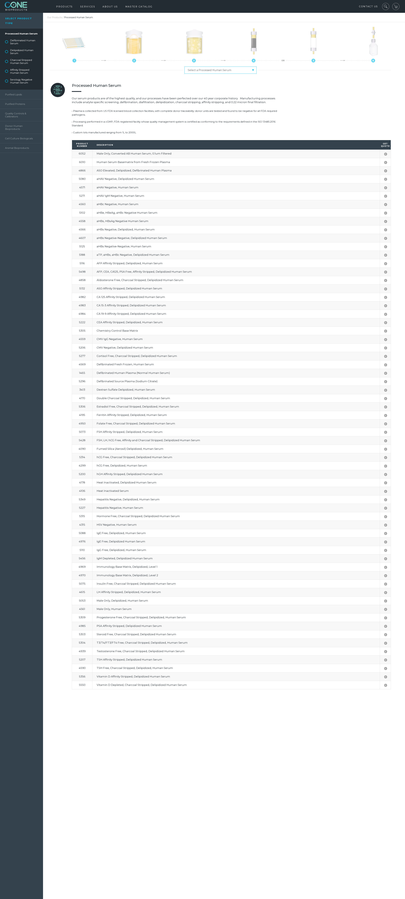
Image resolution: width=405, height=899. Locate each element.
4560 (82, 204)
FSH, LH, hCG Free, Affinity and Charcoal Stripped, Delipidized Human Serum (148, 440)
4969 (82, 566)
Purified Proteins (15, 103)
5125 (82, 246)
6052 (82, 153)
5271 (82, 195)
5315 (82, 516)
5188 (82, 254)
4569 (82, 364)
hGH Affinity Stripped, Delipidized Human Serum (130, 474)
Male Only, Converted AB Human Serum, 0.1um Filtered (134, 153)
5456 (82, 558)
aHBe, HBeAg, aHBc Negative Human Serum (127, 212)
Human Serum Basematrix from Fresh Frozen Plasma (133, 162)
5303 (82, 634)
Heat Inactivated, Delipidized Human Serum (126, 482)
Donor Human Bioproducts (14, 127)
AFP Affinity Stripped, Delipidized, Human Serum (130, 263)
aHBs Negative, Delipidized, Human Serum (126, 229)
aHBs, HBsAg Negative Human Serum (122, 221)
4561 (82, 609)
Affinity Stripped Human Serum (19, 71)
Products (64, 6)
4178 (82, 482)
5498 (82, 271)
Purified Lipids (13, 94)
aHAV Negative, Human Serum (117, 187)
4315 (82, 524)
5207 (82, 659)
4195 (82, 415)
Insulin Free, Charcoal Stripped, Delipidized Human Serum (136, 583)
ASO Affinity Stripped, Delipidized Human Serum (129, 288)
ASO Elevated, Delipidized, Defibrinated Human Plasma (134, 170)
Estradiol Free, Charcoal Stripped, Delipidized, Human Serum (138, 406)
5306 (82, 406)
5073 (82, 431)
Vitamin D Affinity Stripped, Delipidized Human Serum (133, 676)
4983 (82, 305)
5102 (82, 212)
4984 (82, 313)
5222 (82, 322)
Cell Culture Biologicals (19, 138)
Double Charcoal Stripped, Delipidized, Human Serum (133, 398)
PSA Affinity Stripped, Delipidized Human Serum (129, 625)
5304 (82, 642)
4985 (82, 625)
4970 (82, 575)
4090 (82, 448)
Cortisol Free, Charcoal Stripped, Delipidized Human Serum (137, 356)
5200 (82, 474)
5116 (82, 263)
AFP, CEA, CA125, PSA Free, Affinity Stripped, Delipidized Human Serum (144, 271)
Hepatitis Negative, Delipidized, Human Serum (128, 499)
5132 (82, 288)
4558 (82, 221)
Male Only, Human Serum (114, 609)
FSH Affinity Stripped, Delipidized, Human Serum (130, 431)
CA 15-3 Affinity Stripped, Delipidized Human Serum (131, 305)
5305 (82, 330)
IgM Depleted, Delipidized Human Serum (125, 558)
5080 (82, 178)
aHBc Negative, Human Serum (117, 204)
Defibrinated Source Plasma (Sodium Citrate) (127, 381)
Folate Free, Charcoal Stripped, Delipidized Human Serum (136, 423)
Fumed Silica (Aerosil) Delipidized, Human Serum (130, 448)
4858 (82, 280)
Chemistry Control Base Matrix (117, 330)
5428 (82, 440)
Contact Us (368, 6)
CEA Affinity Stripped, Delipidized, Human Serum (130, 322)
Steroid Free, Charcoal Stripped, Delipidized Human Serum (136, 634)
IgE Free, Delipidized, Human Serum (121, 533)
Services (87, 6)
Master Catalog (139, 6)
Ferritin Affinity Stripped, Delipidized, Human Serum (132, 415)
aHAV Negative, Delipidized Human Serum (125, 178)
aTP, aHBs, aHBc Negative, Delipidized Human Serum (133, 254)
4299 (82, 465)
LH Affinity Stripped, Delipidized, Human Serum (129, 592)
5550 (82, 684)
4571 (82, 187)
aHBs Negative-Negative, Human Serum (124, 246)
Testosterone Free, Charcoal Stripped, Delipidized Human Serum (141, 651)
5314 (82, 457)
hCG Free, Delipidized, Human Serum (122, 465)
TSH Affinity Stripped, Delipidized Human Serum (129, 659)
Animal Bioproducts (17, 147)
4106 (82, 490)
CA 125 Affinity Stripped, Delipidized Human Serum (131, 297)
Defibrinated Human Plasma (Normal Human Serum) (133, 372)
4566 (82, 229)
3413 (82, 389)
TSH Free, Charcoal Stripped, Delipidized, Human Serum (135, 668)
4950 (82, 423)
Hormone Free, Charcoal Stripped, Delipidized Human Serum (138, 516)
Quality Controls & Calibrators (15, 115)
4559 (82, 339)
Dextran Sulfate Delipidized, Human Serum (126, 389)
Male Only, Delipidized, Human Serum (122, 600)
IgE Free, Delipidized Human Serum (121, 541)
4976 (82, 541)
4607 (82, 238)
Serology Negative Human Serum (21, 81)
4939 (82, 651)
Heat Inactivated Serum (113, 490)
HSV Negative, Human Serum (117, 524)
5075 (82, 583)
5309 (82, 617)
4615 (82, 592)
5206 (82, 347)
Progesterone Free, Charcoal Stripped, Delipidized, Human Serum (141, 617)
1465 (82, 372)
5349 (82, 499)
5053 (82, 600)
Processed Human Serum (21, 33)
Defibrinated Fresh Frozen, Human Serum (125, 364)
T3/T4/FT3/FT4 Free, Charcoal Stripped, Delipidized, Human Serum (142, 642)
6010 (82, 162)
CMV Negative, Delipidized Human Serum (125, 347)
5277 (82, 356)
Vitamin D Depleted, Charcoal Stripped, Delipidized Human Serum (142, 684)
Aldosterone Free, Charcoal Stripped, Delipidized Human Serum (140, 280)
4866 (82, 170)
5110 (82, 550)
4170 (82, 398)
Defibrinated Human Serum (22, 42)
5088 (82, 533)
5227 (82, 507)
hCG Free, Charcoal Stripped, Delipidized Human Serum (134, 457)
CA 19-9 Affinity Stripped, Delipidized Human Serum (131, 313)
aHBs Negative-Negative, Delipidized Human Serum (132, 238)
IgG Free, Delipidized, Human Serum (121, 550)
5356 (82, 676)
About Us (110, 6)
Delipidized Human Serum (21, 52)
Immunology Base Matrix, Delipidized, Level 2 (127, 575)
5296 (82, 381)
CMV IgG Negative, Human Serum (120, 339)
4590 (82, 668)
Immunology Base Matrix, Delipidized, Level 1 (127, 566)
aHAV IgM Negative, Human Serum (120, 195)
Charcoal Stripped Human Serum (21, 62)
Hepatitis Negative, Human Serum (120, 507)
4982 (82, 297)
